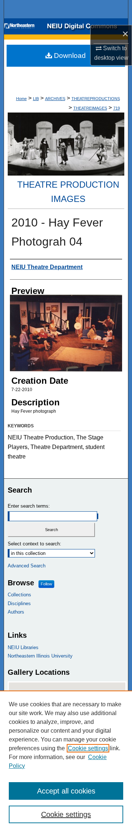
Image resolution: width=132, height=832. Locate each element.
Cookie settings (88, 748)
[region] (66, 761)
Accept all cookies (66, 791)
